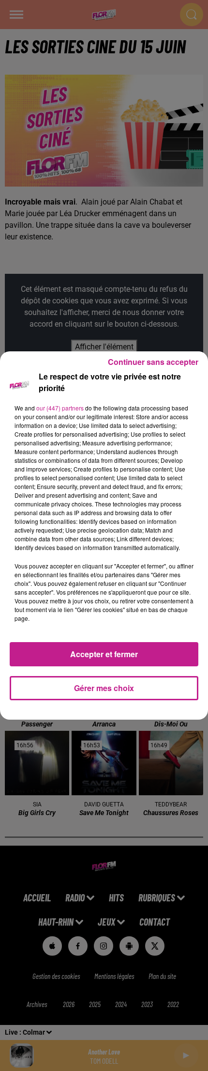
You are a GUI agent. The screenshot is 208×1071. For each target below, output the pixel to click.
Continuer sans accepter (153, 361)
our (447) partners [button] (60, 408)
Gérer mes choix (104, 687)
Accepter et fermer (104, 654)
